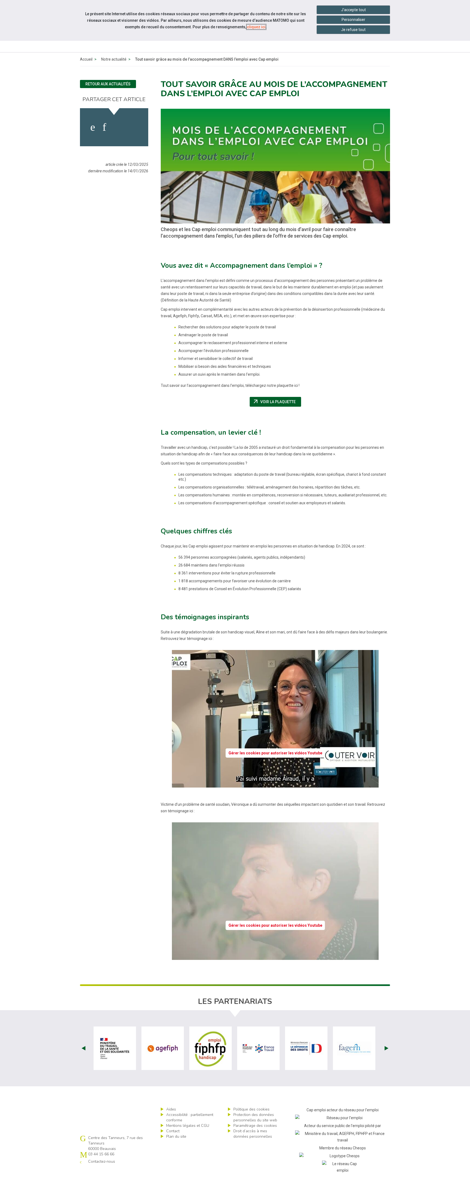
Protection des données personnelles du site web (255, 1117)
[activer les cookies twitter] (118, 127)
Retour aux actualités (108, 84)
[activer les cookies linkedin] (104, 127)
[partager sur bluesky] (133, 127)
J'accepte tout (353, 10)
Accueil (86, 59)
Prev (83, 1048)
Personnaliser (353, 19)
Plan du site (176, 1136)
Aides (171, 1109)
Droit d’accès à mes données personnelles (252, 1133)
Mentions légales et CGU (187, 1125)
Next (386, 1048)
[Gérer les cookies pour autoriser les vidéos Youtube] (275, 784)
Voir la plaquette (276, 402)
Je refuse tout (353, 29)
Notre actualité (113, 59)
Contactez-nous (101, 1161)
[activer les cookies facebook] (93, 127)
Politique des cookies (251, 1109)
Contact (173, 1131)
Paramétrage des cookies (255, 1125)
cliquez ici (256, 27)
